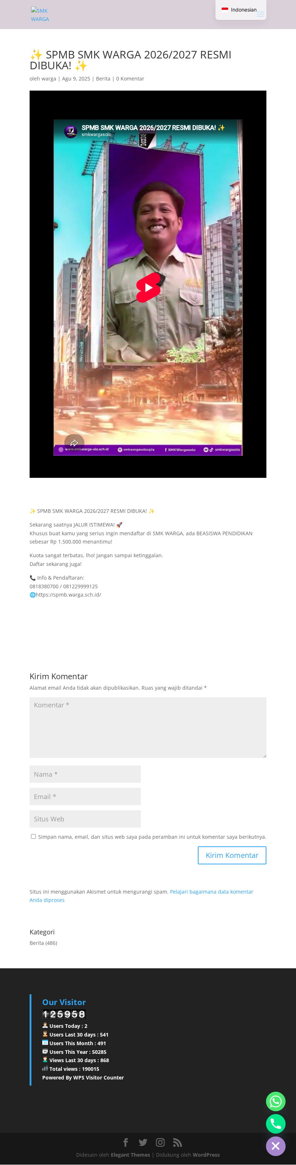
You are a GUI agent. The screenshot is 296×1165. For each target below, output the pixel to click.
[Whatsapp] (276, 1101)
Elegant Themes (130, 1154)
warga (49, 78)
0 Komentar (130, 78)
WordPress (206, 1154)
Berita (103, 78)
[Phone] (276, 1124)
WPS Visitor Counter (98, 1077)
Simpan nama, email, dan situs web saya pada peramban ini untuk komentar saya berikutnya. (152, 836)
